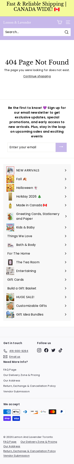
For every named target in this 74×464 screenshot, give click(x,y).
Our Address (11, 380)
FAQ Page (10, 370)
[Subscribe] (61, 147)
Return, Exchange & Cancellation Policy (29, 386)
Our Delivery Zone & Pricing (21, 375)
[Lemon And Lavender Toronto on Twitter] (53, 350)
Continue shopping (37, 76)
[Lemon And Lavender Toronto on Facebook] (46, 350)
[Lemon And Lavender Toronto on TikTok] (60, 350)
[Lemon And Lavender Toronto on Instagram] (39, 350)
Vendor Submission (16, 391)
